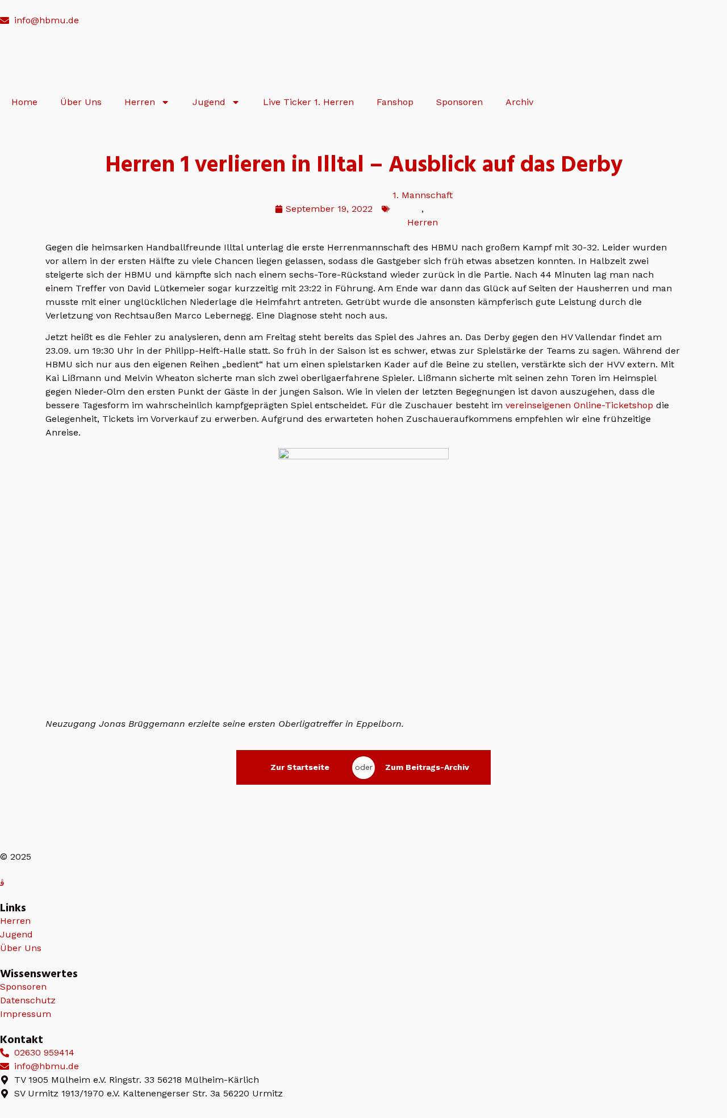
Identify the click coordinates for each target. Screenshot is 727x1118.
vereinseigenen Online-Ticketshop (579, 405)
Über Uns (81, 102)
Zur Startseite (299, 767)
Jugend (209, 102)
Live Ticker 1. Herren (308, 102)
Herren (139, 102)
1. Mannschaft (422, 195)
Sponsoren (459, 102)
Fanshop (395, 102)
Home (24, 102)
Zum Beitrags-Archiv (427, 767)
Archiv (519, 102)
